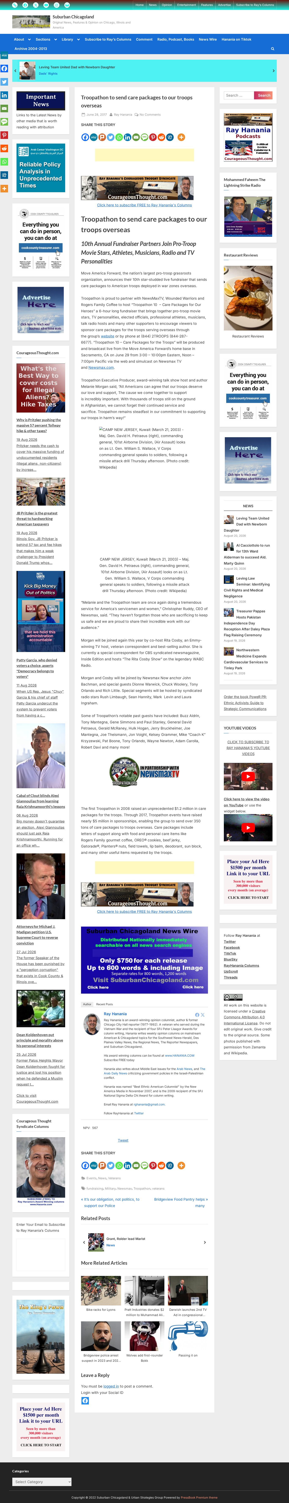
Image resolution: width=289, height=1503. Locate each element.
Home (140, 5)
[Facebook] (85, 135)
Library (67, 39)
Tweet (123, 1140)
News (153, 5)
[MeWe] (94, 135)
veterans (158, 1188)
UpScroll (231, 971)
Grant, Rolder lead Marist (125, 1239)
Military (110, 1188)
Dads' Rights (48, 73)
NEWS (248, 506)
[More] (181, 135)
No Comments (150, 114)
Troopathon (141, 1188)
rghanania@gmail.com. (149, 1104)
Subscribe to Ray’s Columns (255, 5)
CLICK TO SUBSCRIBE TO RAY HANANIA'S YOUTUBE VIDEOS (248, 748)
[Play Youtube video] (248, 776)
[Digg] (170, 135)
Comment (144, 39)
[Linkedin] (127, 135)
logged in (111, 1386)
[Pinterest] (153, 135)
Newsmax (124, 1188)
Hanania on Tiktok (236, 39)
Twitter (139, 1113)
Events (91, 1178)
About (19, 39)
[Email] (136, 135)
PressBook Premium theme (199, 1497)
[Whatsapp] (119, 135)
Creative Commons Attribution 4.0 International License (244, 1017)
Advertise (224, 5)
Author (87, 1004)
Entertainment (186, 5)
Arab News (184, 1069)
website (107, 336)
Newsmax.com (101, 367)
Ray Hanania (123, 114)
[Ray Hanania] (92, 1034)
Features (207, 5)
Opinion (167, 5)
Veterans (114, 1178)
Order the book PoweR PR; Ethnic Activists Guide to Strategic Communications (245, 703)
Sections (43, 39)
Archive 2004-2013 (31, 49)
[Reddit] (161, 135)
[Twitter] (110, 135)
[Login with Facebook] (85, 1400)
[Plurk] (102, 135)
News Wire (208, 39)
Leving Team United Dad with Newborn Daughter (77, 67)
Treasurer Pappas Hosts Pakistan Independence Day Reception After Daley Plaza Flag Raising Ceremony (247, 623)
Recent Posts (104, 1004)
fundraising (95, 1188)
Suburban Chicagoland (73, 16)
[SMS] (144, 135)
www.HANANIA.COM (179, 1055)
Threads (231, 977)
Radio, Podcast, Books (175, 39)
